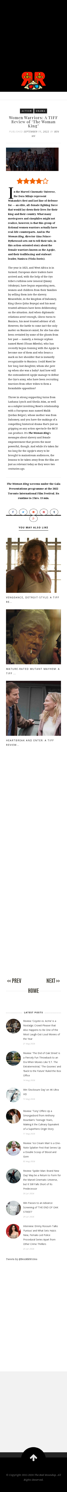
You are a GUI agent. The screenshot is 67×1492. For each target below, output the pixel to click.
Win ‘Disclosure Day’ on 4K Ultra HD (41, 1092)
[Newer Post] (20, 984)
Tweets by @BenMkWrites (21, 1259)
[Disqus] (33, 813)
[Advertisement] (33, 33)
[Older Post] (47, 984)
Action (27, 110)
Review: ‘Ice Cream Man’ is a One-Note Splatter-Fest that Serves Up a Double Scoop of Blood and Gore (42, 1149)
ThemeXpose (33, 1487)
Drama (40, 110)
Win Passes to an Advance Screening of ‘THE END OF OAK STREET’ (40, 1207)
